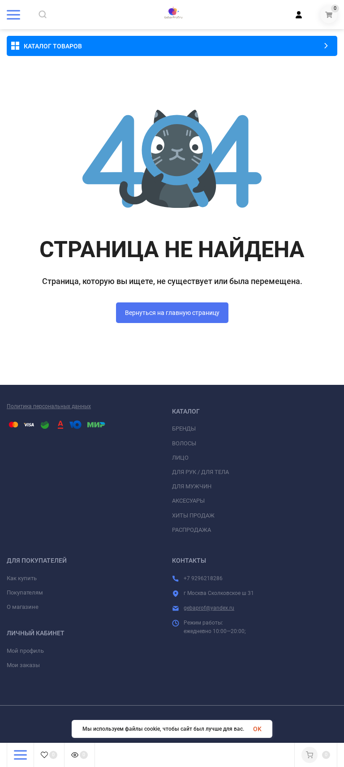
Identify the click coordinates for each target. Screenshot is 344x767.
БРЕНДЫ (184, 428)
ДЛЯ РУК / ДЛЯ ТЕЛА (200, 472)
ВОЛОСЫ (184, 443)
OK (257, 729)
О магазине (23, 606)
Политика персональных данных (49, 406)
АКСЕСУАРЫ (188, 500)
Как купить (22, 578)
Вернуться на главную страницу (172, 312)
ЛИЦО (180, 457)
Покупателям (25, 592)
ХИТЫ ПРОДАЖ (193, 515)
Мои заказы (23, 665)
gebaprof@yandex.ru (209, 608)
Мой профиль (25, 650)
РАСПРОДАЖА (191, 529)
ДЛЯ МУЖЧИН (191, 486)
